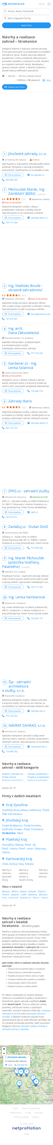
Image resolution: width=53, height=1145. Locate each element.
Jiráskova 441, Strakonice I (15, 603)
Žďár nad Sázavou (12, 814)
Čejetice (41, 891)
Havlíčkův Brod (10, 810)
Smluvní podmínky (31, 1108)
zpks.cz (34, 512)
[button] (17, 1071)
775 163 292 (11, 715)
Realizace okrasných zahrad (15, 780)
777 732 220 (37, 353)
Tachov (6, 852)
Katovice (15, 894)
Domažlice (8, 844)
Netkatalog (16, 3)
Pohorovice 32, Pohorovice (15, 497)
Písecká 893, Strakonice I (15, 696)
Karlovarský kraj (19, 859)
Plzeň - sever (26, 848)
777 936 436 (37, 547)
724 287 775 (37, 618)
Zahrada (11, 76)
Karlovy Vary (16, 864)
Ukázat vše (7, 787)
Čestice (5, 894)
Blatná (23, 891)
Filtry (48, 80)
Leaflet (30, 1103)
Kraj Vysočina (17, 805)
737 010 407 (11, 318)
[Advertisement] (26, 120)
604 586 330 (11, 179)
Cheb (5, 864)
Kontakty (39, 1112)
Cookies (35, 1117)
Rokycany (40, 848)
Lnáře (23, 894)
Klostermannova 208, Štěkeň (16, 373)
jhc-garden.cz (37, 175)
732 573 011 (11, 517)
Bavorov (6, 891)
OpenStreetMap (42, 1103)
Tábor (20, 833)
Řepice (36, 897)
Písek (27, 829)
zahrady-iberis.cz (39, 217)
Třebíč (45, 810)
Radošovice (25, 897)
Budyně (32, 891)
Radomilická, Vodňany (41, 199)
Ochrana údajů (21, 1117)
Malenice (32, 894)
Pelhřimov (35, 810)
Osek (4, 897)
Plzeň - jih (30, 844)
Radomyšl (13, 897)
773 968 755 (11, 751)
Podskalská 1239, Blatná (15, 299)
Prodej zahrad (9, 777)
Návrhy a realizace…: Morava (44, 873)
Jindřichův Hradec (12, 829)
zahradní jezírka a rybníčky (15, 1029)
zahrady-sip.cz (38, 710)
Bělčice (15, 891)
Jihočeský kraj (17, 820)
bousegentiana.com (40, 314)
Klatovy (19, 844)
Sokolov (29, 864)
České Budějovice (12, 825)
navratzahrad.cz (39, 746)
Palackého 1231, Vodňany (15, 572)
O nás (28, 1112)
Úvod (15, 1108)
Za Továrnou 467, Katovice (15, 160)
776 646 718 (37, 391)
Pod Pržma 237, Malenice (15, 731)
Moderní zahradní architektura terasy (20, 773)
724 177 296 (11, 222)
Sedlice (44, 897)
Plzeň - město (10, 848)
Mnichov (43, 894)
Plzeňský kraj (16, 839)
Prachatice (37, 829)
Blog (26, 1134)
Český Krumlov (32, 825)
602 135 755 (11, 427)
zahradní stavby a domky (33, 1026)
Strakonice (8, 833)
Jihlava (24, 810)
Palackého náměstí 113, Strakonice (19, 338)
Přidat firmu (16, 1112)
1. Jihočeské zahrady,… (16, 1057)
